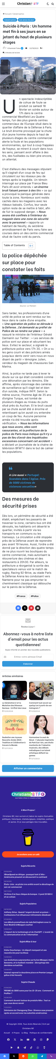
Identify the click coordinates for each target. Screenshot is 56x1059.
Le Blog (24, 1033)
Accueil (7, 14)
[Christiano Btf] (28, 3)
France (21, 596)
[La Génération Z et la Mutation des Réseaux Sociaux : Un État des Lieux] (14, 690)
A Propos (16, 1033)
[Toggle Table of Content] (29, 245)
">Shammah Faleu (14, 48)
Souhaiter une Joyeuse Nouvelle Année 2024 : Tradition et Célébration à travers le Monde (14, 741)
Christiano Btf (28, 1028)
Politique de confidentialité (41, 1033)
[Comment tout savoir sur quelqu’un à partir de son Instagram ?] (41, 690)
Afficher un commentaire (28, 768)
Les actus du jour (26, 20)
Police (35, 596)
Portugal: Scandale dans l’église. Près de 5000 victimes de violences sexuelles (27, 480)
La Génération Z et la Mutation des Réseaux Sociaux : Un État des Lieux (14, 705)
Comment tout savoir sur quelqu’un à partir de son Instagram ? (40, 705)
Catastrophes (18, 14)
